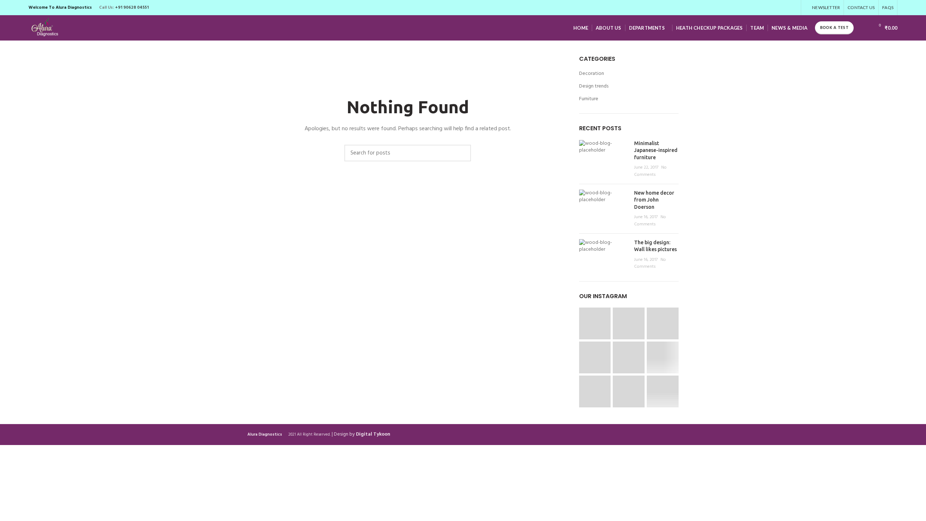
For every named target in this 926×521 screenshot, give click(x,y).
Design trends (593, 86)
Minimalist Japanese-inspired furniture (655, 150)
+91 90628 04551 (132, 7)
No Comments (650, 171)
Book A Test (834, 27)
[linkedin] (785, 7)
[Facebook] (760, 7)
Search (462, 153)
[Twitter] (768, 7)
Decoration (591, 73)
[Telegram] (793, 7)
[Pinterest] (776, 7)
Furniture (588, 99)
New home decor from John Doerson (654, 200)
